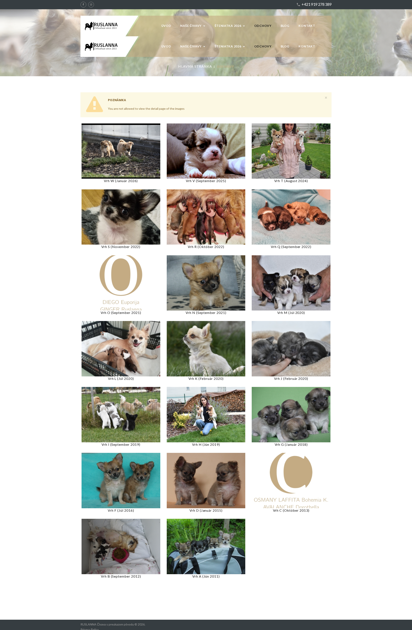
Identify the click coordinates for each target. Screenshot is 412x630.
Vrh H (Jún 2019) (206, 444)
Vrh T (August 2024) (291, 181)
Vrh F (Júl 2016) (121, 510)
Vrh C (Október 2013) (291, 510)
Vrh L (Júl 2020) (121, 378)
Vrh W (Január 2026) (121, 181)
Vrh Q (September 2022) (291, 247)
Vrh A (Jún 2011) (206, 576)
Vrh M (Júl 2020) (291, 312)
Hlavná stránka (195, 66)
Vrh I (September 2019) (120, 444)
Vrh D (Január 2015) (206, 510)
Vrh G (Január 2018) (291, 444)
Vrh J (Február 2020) (291, 378)
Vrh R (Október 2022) (206, 247)
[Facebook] (83, 5)
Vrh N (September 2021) (206, 312)
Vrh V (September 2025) (206, 181)
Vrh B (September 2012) (121, 576)
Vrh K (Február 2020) (205, 378)
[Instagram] (91, 5)
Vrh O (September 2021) (121, 312)
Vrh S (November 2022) (120, 247)
